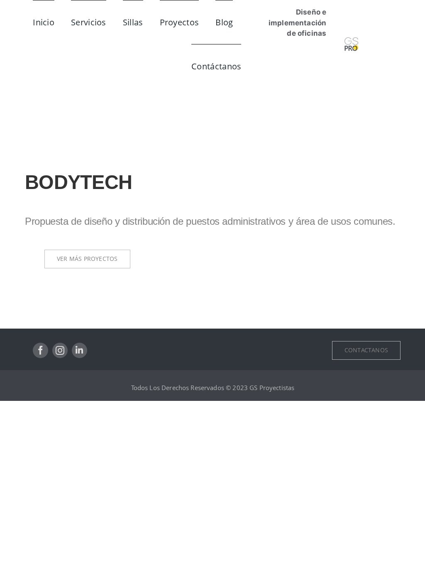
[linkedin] (79, 350)
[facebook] (40, 350)
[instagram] (60, 350)
